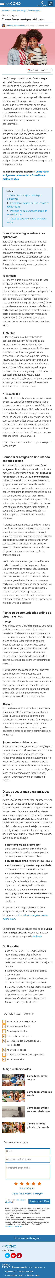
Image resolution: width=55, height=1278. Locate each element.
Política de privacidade (13, 1275)
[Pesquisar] (51, 3)
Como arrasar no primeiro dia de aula (38, 1125)
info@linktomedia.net (13, 1226)
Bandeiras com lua (15, 1059)
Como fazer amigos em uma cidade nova (25, 917)
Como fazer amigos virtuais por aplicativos (24, 197)
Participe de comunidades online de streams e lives (27, 213)
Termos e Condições (25, 1272)
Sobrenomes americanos (18, 1026)
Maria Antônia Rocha (17, 25)
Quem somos (39, 1267)
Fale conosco (9, 1272)
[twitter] (7, 1255)
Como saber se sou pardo (18, 1036)
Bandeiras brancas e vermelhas (21, 1022)
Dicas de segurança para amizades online (27, 221)
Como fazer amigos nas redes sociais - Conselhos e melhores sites (26, 175)
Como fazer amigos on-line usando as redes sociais (28, 205)
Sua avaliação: (27, 1188)
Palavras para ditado (16, 1050)
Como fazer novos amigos (37, 1078)
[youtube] (13, 1255)
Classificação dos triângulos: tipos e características (23, 1043)
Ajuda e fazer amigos (18, 10)
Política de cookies (32, 1275)
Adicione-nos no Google (41, 70)
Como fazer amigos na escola (39, 1093)
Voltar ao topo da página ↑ (27, 1238)
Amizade (5, 10)
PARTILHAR (41, 5)
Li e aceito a (15, 1201)
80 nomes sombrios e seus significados (25, 1055)
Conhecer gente (34, 10)
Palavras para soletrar (17, 1031)
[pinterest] (19, 1255)
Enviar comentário (39, 1201)
